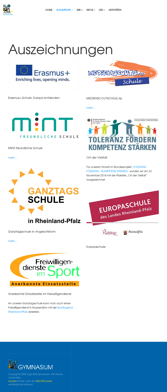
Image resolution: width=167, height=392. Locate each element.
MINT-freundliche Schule (25, 148)
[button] (64, 10)
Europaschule (96, 246)
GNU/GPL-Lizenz (44, 381)
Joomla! (12, 381)
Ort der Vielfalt (96, 157)
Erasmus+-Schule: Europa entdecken (34, 97)
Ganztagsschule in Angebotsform (32, 231)
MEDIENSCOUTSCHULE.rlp (104, 98)
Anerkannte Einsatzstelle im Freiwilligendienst (39, 294)
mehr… (91, 107)
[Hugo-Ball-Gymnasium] (12, 9)
